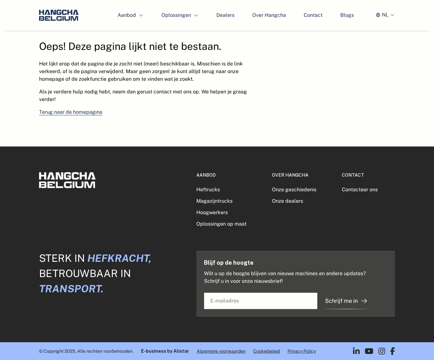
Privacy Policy (302, 351)
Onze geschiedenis (294, 190)
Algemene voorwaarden (221, 351)
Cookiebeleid (266, 351)
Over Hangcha (269, 15)
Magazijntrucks (214, 201)
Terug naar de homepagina (70, 112)
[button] (131, 15)
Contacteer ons (360, 190)
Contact (313, 15)
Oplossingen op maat (221, 224)
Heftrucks (208, 190)
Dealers (225, 15)
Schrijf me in (341, 300)
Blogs (347, 15)
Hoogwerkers (212, 212)
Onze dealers (287, 201)
